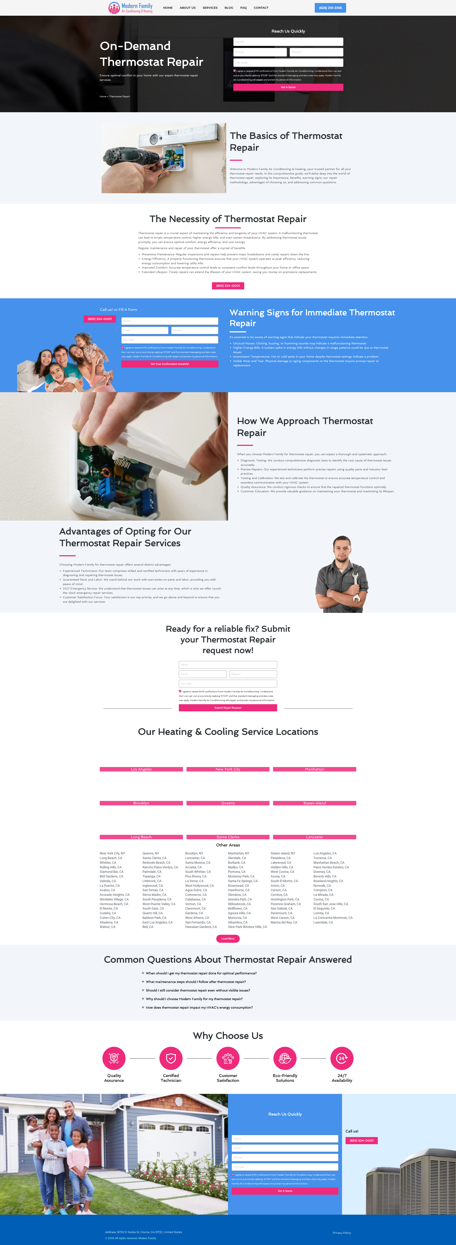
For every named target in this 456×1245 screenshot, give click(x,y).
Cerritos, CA (279, 895)
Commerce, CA (196, 895)
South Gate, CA (153, 908)
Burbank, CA (236, 862)
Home (168, 7)
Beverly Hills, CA (325, 876)
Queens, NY (150, 853)
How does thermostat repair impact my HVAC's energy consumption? (199, 1007)
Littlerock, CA (151, 881)
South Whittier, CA (198, 872)
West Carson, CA (283, 918)
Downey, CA (322, 872)
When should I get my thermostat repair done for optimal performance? (201, 973)
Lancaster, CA (195, 858)
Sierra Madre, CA (154, 895)
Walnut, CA (107, 927)
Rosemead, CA (238, 885)
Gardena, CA (194, 913)
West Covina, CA (282, 872)
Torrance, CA (323, 858)
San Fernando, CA (198, 922)
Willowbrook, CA (239, 904)
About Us (188, 7)
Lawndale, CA (323, 922)
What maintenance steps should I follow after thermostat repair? (196, 982)
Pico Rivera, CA (196, 876)
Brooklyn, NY (194, 853)
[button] (228, 939)
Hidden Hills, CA (282, 867)
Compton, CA (323, 890)
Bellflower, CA (238, 908)
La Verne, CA (194, 881)
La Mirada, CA (323, 895)
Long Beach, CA (111, 858)
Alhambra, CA (238, 922)
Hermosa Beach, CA (114, 904)
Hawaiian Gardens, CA (201, 927)
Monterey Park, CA (241, 876)
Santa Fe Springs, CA (243, 881)
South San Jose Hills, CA (331, 904)
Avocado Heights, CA (115, 895)
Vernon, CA (193, 904)
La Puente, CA (110, 885)
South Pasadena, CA (157, 899)
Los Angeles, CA (325, 853)
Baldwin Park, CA (154, 918)
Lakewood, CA (281, 862)
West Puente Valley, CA (158, 904)
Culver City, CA (110, 918)
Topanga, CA (151, 876)
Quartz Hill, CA (152, 913)
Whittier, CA (108, 862)
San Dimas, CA (153, 890)
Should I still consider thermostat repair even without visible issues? (198, 990)
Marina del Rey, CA (284, 922)
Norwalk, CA (322, 885)
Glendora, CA (237, 895)
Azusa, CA (278, 876)
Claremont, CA (195, 908)
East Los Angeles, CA (157, 922)
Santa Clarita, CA (154, 858)
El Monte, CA (109, 908)
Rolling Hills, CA (111, 867)
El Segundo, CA (324, 908)
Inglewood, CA (152, 885)
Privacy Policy (342, 1232)
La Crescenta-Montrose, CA (333, 918)
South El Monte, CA (284, 881)
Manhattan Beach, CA (329, 862)
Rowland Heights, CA (328, 881)
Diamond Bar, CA (112, 872)
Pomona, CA (237, 872)
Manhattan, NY (238, 853)
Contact (261, 7)
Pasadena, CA (281, 858)
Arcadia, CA (193, 867)
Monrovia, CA (237, 918)
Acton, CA (278, 885)
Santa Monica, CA (198, 862)
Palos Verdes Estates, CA (331, 867)
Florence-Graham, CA (286, 904)
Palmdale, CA (152, 872)
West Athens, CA (197, 918)
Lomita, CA (321, 913)
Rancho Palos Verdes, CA (160, 867)
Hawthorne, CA (239, 890)
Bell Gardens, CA (111, 876)
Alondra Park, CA (240, 899)
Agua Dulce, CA (196, 890)
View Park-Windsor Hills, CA (247, 927)
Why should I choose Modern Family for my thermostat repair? (194, 999)
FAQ (243, 7)
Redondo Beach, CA (156, 862)
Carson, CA (279, 890)
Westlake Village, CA (114, 899)
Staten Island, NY (283, 853)
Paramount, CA (281, 913)
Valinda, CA (108, 881)
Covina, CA (321, 899)
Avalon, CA (107, 890)
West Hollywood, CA (199, 885)
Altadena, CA (109, 922)
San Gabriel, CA (282, 908)
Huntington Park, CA (285, 899)
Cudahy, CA (108, 913)
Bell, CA (147, 927)
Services (210, 7)
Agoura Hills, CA (239, 913)
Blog (229, 7)
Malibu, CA (235, 867)
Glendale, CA (237, 858)
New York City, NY (112, 853)
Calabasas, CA (195, 899)
